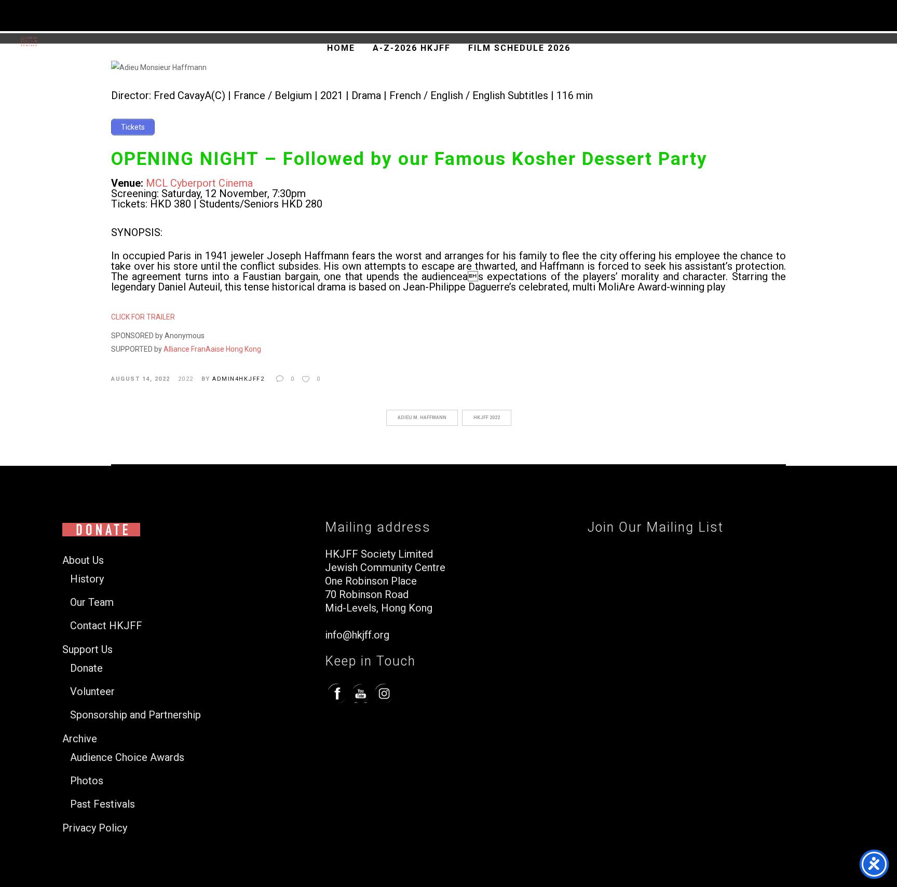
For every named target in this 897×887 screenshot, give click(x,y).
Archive (79, 739)
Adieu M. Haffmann (422, 417)
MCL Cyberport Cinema (199, 183)
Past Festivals (102, 804)
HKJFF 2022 (486, 417)
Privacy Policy (94, 828)
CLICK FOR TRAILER (143, 317)
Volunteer (92, 692)
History (87, 579)
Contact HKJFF (106, 626)
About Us (83, 560)
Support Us (87, 650)
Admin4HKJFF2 (238, 379)
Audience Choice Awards (127, 758)
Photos (86, 781)
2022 (186, 379)
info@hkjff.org (357, 635)
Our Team (92, 602)
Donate (86, 668)
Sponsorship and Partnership (135, 715)
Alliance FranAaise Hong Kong (212, 349)
